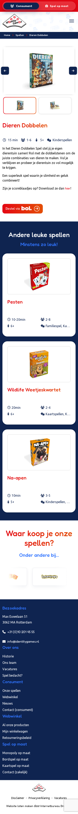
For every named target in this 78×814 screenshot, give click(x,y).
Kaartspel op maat (15, 765)
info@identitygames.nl (23, 641)
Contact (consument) (17, 710)
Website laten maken (20, 806)
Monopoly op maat (16, 753)
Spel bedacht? (12, 675)
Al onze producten (15, 725)
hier (67, 188)
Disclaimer (17, 798)
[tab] (21, 6)
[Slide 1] (35, 89)
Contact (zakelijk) (14, 772)
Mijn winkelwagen (15, 731)
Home (7, 35)
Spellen (20, 35)
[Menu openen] (72, 21)
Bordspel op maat (15, 759)
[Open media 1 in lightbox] (39, 70)
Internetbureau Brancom (56, 806)
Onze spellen (11, 690)
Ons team (9, 662)
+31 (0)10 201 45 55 (21, 632)
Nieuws (7, 703)
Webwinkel (10, 697)
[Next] (73, 71)
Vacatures (9, 669)
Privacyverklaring (39, 798)
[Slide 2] (43, 89)
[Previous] (5, 71)
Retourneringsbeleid (16, 738)
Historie (8, 656)
